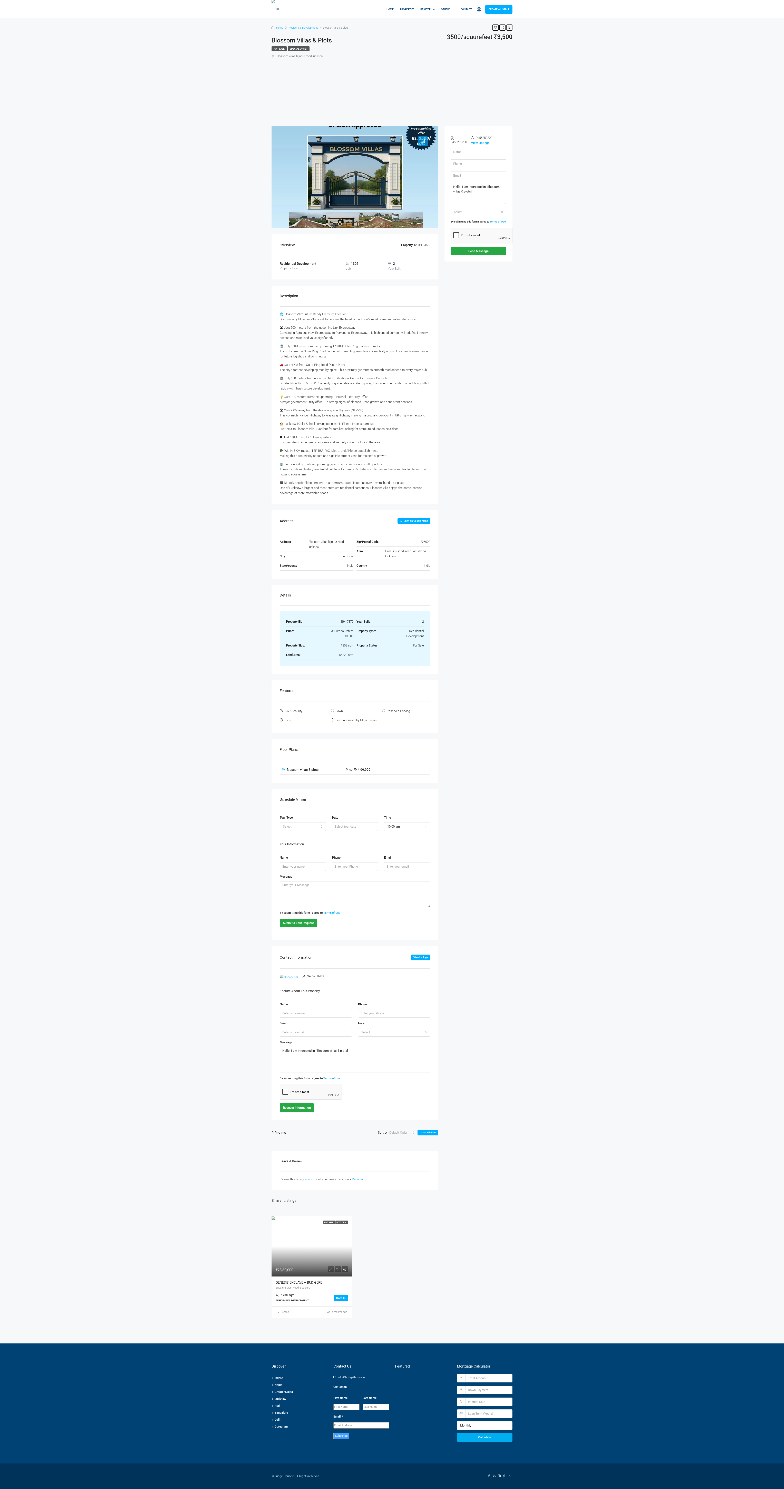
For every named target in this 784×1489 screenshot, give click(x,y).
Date (335, 817)
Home (390, 9)
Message (286, 876)
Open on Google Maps (415, 521)
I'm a (361, 1023)
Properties (407, 9)
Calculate (484, 1437)
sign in (308, 1179)
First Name (340, 1398)
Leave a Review (428, 1132)
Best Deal (341, 1222)
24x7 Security (293, 711)
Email (388, 857)
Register (357, 1179)
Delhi (278, 1419)
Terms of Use (331, 912)
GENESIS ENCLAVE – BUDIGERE (299, 1282)
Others (445, 9)
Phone (336, 857)
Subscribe (341, 1435)
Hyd (277, 1405)
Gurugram (281, 1426)
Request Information (297, 1108)
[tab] (423, 141)
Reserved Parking (398, 711)
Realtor (425, 9)
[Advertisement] (392, 95)
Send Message (478, 251)
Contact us (340, 1386)
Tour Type (286, 817)
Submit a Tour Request (298, 923)
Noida (278, 1385)
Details (341, 1298)
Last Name (370, 1398)
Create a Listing (499, 9)
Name (284, 857)
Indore (279, 1378)
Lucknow (280, 1398)
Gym (287, 720)
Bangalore (281, 1412)
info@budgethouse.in (351, 1377)
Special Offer (298, 48)
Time (387, 817)
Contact (466, 9)
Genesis (285, 1312)
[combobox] (303, 826)
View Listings (420, 957)
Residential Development (303, 27)
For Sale (279, 48)
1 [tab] (425, 1377)
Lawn (339, 711)
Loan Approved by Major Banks (356, 720)
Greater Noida (284, 1391)
